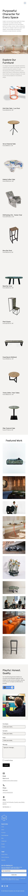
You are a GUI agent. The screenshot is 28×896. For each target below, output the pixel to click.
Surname (5, 731)
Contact (3, 847)
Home (2, 826)
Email (4, 737)
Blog (2, 838)
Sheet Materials (4, 835)
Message (5, 744)
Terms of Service (5, 857)
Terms (11, 760)
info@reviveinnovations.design (10, 780)
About (2, 829)
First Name (5, 724)
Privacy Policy (4, 854)
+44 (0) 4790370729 (8, 792)
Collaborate (3, 841)
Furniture (3, 832)
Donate (3, 844)
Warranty (3, 860)
